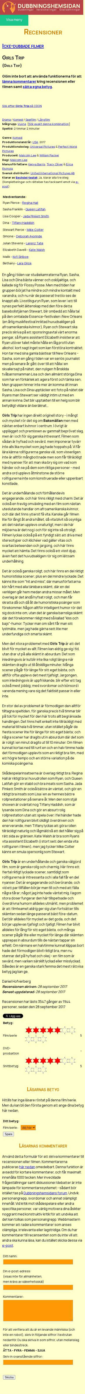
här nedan (27, 1166)
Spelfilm (31, 120)
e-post (7, 1245)
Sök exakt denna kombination (49, 124)
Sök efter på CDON (22, 106)
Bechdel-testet (26, 177)
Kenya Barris (36, 164)
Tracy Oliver (55, 164)
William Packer (49, 155)
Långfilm (44, 120)
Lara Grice (24, 263)
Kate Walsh (37, 250)
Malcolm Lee (27, 155)
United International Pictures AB (53, 173)
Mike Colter (35, 230)
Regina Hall (30, 203)
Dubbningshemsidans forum (45, 1193)
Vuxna (22, 124)
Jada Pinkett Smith (36, 216)
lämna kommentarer (19, 81)
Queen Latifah (36, 209)
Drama (6, 120)
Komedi (18, 120)
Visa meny (14, 19)
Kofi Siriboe (21, 257)
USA (35, 142)
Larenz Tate (34, 243)
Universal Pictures (42, 147)
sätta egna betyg (37, 86)
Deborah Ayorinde (29, 236)
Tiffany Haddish (23, 223)
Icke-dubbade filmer (23, 45)
